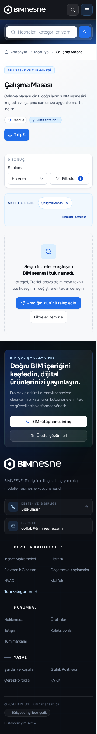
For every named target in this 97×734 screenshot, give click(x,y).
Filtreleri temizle (48, 317)
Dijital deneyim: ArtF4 (20, 723)
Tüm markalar (15, 641)
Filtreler (71, 178)
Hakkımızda (13, 619)
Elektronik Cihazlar (20, 569)
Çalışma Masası (52, 203)
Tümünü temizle (73, 217)
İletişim (10, 630)
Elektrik (57, 558)
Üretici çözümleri (52, 435)
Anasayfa (18, 51)
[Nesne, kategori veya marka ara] (73, 10)
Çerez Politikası (17, 680)
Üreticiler (58, 619)
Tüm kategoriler (18, 591)
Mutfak (57, 580)
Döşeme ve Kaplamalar (70, 569)
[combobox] (41, 32)
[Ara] (85, 32)
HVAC (9, 580)
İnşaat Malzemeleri (20, 558)
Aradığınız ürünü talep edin (51, 302)
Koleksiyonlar (62, 630)
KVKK (55, 680)
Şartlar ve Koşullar (19, 669)
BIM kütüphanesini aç (51, 421)
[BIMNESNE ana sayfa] (25, 9)
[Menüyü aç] (87, 10)
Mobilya (41, 51)
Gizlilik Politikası (64, 669)
